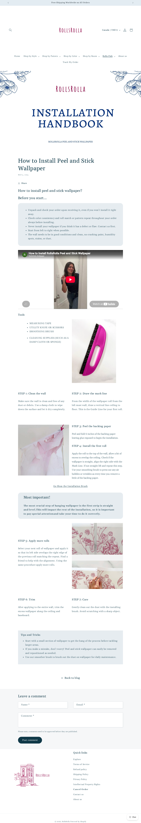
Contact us (78, 794)
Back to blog (72, 678)
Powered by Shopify (78, 822)
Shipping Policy (80, 774)
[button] (10, 30)
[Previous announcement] (8, 3)
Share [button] (24, 183)
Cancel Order (80, 789)
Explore (77, 759)
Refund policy (80, 769)
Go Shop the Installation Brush (70, 486)
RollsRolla (66, 822)
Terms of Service (81, 764)
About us (77, 799)
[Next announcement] (133, 3)
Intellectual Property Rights (86, 784)
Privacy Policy (80, 779)
